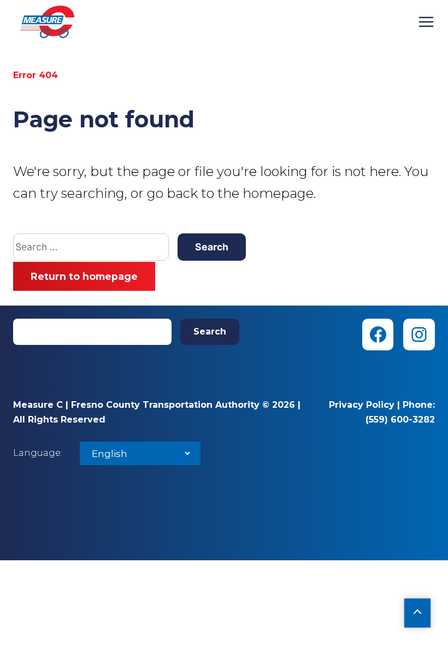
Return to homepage (84, 276)
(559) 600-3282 (400, 419)
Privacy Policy (361, 405)
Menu (426, 22)
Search (209, 331)
